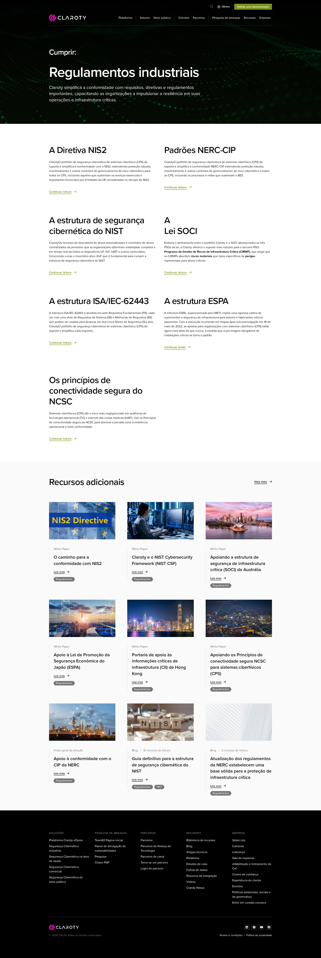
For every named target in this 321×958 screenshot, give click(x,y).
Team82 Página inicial (109, 840)
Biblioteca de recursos (200, 840)
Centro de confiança (245, 874)
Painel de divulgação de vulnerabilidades (110, 848)
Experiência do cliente (246, 880)
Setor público (162, 18)
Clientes (183, 18)
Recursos (250, 18)
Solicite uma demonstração (253, 7)
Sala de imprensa (243, 858)
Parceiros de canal (152, 856)
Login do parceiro (152, 868)
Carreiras (238, 846)
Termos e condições (231, 935)
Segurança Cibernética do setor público (66, 879)
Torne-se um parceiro (154, 862)
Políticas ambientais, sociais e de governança (251, 894)
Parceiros (199, 18)
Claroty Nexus (195, 888)
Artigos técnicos (196, 852)
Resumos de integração (201, 876)
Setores (145, 18)
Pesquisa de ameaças (226, 18)
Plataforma (125, 18)
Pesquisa (100, 856)
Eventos (237, 886)
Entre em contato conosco (249, 902)
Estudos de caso (196, 864)
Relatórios (192, 858)
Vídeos (190, 882)
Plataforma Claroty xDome (66, 840)
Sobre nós (238, 840)
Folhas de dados (196, 870)
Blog (189, 846)
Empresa (264, 18)
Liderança (238, 852)
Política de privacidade (259, 935)
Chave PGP (102, 862)
